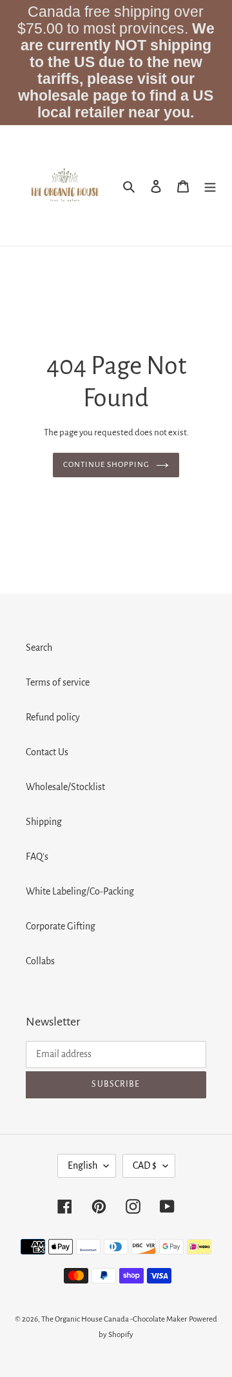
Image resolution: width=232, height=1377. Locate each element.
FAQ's (37, 856)
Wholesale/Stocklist (65, 787)
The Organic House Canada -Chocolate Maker (114, 1319)
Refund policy (53, 717)
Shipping (44, 822)
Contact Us (47, 752)
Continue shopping (106, 465)
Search (39, 647)
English (82, 1165)
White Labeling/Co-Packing (80, 891)
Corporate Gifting (60, 926)
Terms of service (58, 682)
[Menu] (210, 186)
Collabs (40, 961)
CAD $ (145, 1165)
